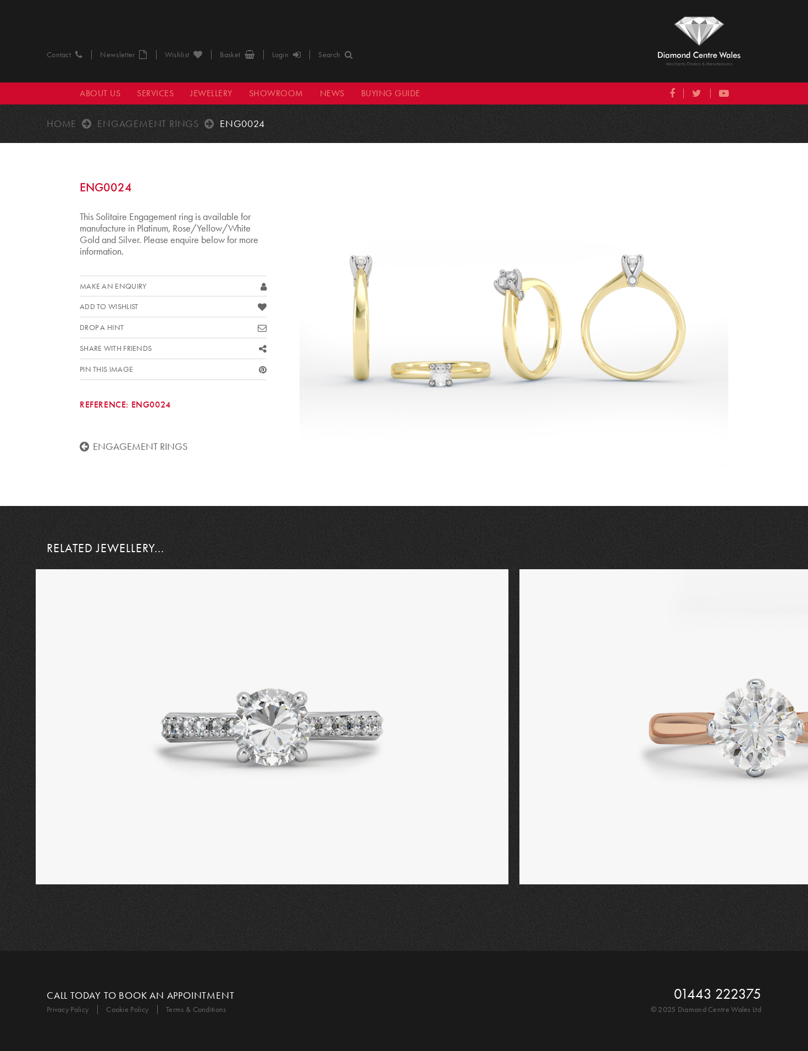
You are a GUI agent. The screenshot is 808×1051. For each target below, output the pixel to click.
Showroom (276, 93)
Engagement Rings (148, 124)
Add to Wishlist (109, 306)
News (332, 93)
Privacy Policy (67, 1009)
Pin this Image (106, 369)
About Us (100, 93)
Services (155, 93)
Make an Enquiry (113, 286)
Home (61, 124)
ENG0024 (242, 124)
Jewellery (211, 93)
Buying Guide (390, 93)
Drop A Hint (102, 327)
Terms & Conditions (196, 1009)
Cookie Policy (127, 1009)
